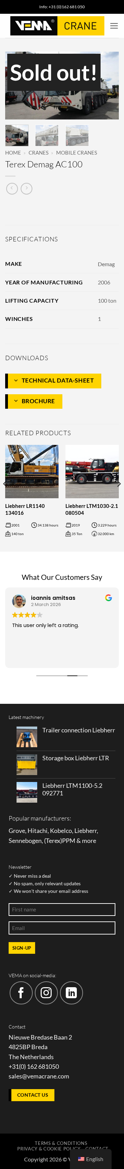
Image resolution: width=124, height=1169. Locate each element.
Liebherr (85, 830)
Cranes (39, 152)
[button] (114, 26)
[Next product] (12, 189)
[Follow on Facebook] (21, 992)
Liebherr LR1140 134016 (25, 509)
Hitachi (38, 830)
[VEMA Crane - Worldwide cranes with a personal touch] (57, 25)
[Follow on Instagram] (46, 992)
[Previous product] (26, 189)
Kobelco (61, 830)
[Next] (108, 86)
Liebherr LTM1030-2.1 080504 (91, 509)
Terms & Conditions (61, 1143)
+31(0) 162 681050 (34, 1066)
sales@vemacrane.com (39, 1076)
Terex (53, 840)
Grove (17, 830)
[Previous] (16, 86)
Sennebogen (25, 840)
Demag (106, 264)
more (89, 840)
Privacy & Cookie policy (48, 1148)
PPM (68, 840)
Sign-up (21, 948)
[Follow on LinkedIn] (71, 992)
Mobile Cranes (76, 152)
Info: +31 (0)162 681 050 (62, 6)
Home (13, 152)
